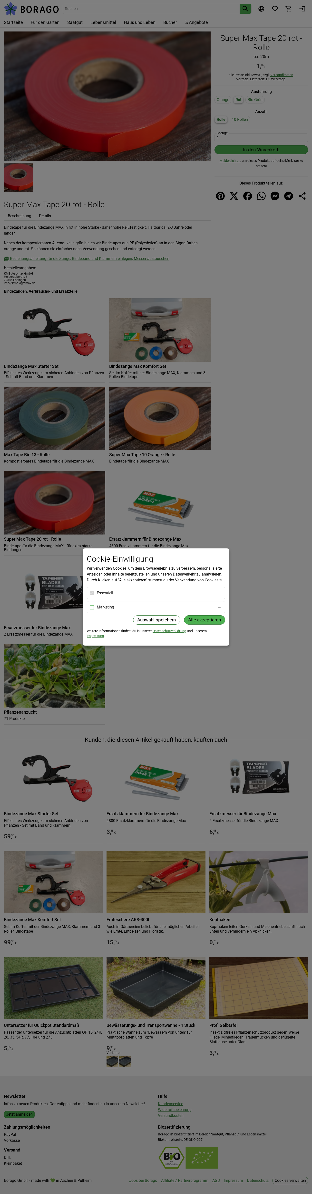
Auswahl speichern (156, 620)
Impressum (95, 636)
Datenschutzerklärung (169, 631)
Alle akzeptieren (204, 620)
